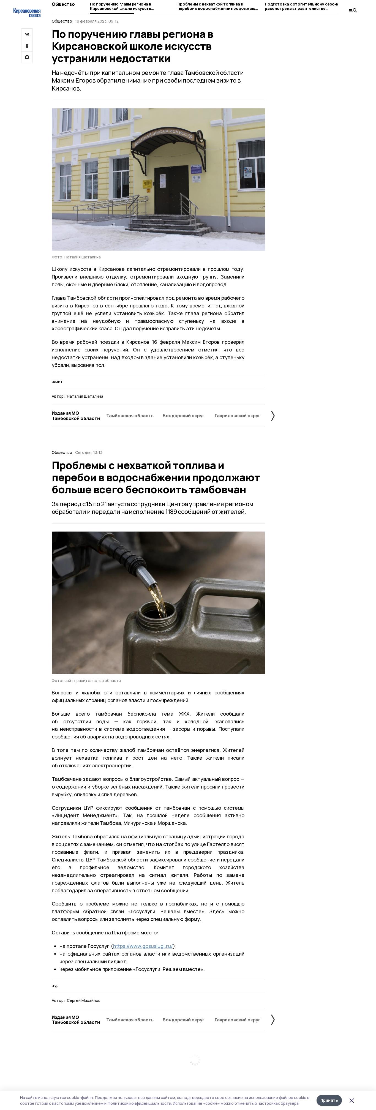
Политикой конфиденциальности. (140, 1103)
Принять (329, 1100)
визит (57, 381)
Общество (63, 4)
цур (55, 985)
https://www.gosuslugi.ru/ (143, 946)
